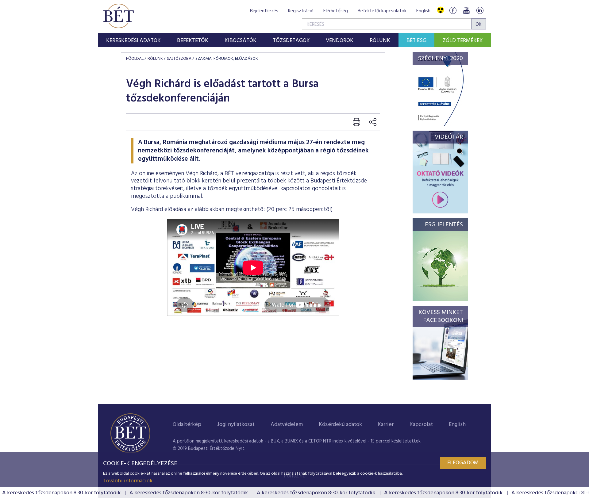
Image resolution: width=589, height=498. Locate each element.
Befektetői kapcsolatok (382, 11)
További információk (127, 481)
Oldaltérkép (187, 424)
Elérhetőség (335, 11)
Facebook (453, 10)
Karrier (386, 424)
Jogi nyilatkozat (236, 424)
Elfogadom (463, 462)
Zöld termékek (463, 40)
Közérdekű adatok (340, 424)
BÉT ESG (416, 40)
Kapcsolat (421, 424)
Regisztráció (301, 11)
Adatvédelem (287, 424)
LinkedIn (480, 10)
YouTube (466, 10)
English (423, 11)
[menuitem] (133, 40)
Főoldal (135, 58)
